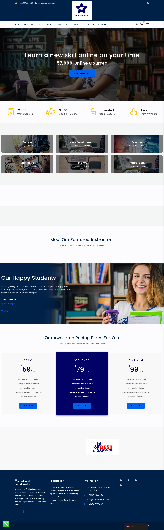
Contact (89, 24)
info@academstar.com (45, 3)
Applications (64, 24)
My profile (103, 24)
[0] (141, 24)
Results (77, 24)
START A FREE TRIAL (82, 73)
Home (18, 24)
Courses (50, 24)
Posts (39, 24)
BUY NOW (28, 405)
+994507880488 (25, 3)
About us (28, 24)
